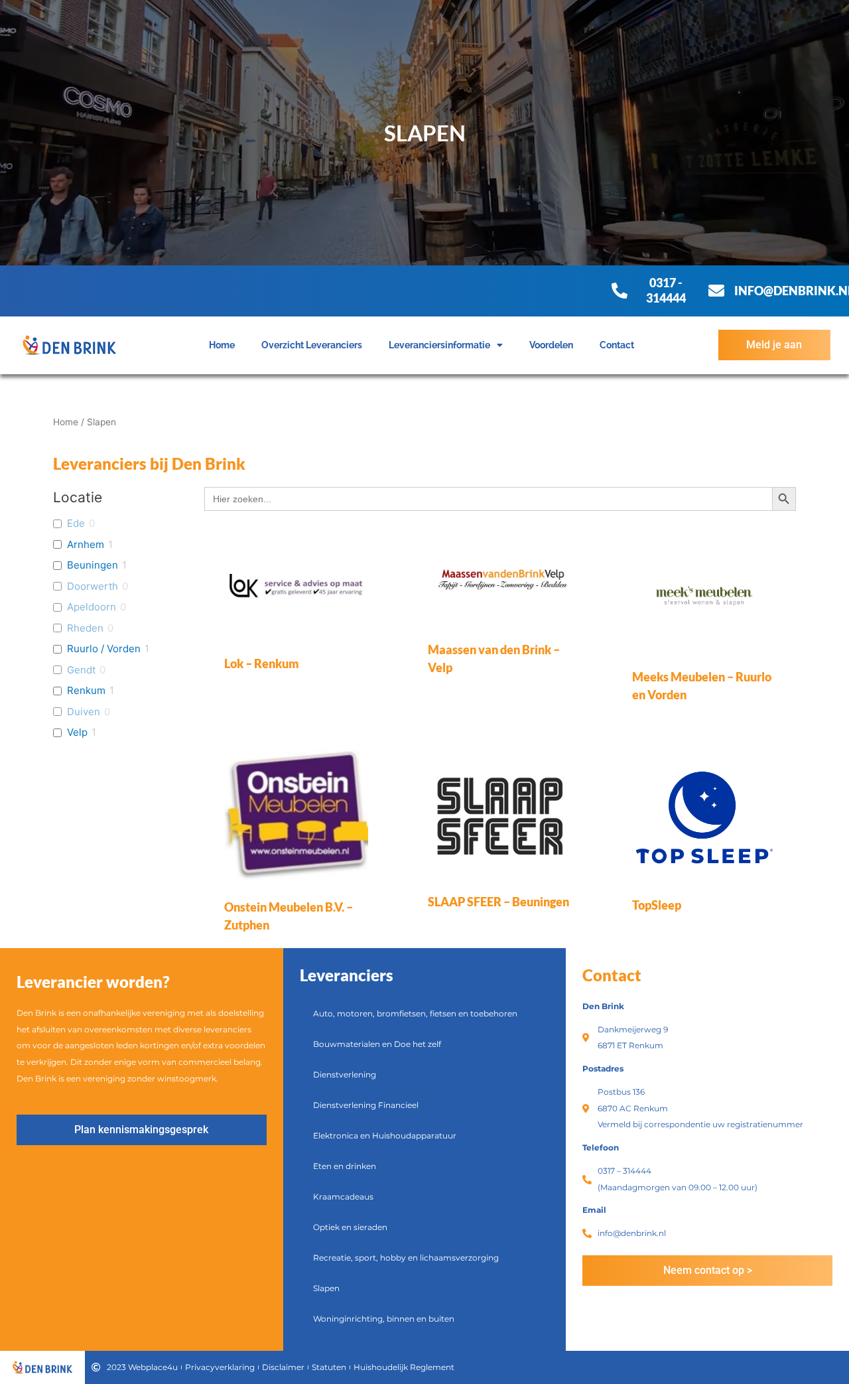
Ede (76, 523)
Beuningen (92, 565)
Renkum (86, 690)
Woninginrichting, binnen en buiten (383, 1319)
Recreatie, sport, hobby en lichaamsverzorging (406, 1258)
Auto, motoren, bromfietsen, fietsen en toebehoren (415, 1013)
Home (222, 345)
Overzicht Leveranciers (311, 345)
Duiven (83, 711)
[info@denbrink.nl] (716, 291)
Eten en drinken (344, 1166)
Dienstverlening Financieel (366, 1105)
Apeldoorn (91, 606)
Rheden (85, 628)
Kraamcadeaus (343, 1197)
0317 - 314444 (666, 290)
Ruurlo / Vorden (104, 648)
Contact (617, 345)
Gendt (81, 669)
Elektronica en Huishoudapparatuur (384, 1136)
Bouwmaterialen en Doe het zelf (377, 1044)
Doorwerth (92, 586)
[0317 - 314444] (619, 291)
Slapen (326, 1288)
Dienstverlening (344, 1074)
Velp (77, 732)
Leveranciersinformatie (439, 345)
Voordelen (551, 345)
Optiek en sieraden (350, 1227)
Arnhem (85, 544)
